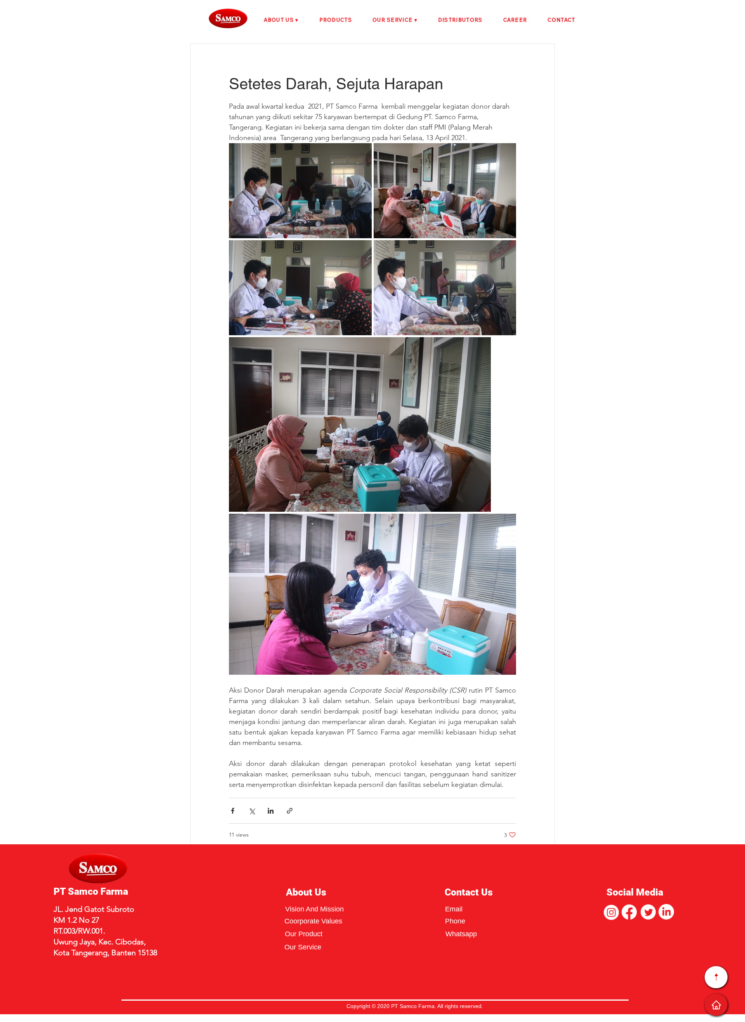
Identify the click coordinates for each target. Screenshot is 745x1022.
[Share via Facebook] (232, 810)
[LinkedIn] (666, 912)
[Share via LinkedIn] (270, 810)
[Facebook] (629, 912)
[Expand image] (300, 190)
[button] (281, 19)
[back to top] (716, 977)
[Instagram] (611, 912)
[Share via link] (289, 810)
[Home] (716, 1005)
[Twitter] (648, 912)
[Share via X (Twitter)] (251, 810)
